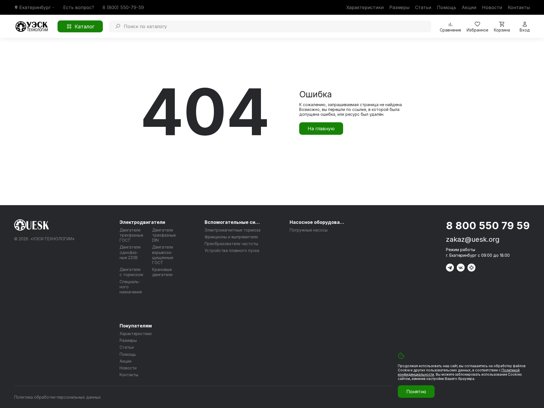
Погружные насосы (309, 230)
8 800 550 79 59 (488, 225)
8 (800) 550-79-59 (123, 7)
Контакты (519, 7)
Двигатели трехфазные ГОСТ (131, 235)
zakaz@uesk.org (473, 239)
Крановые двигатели (162, 272)
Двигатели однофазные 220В (130, 252)
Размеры (399, 7)
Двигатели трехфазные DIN (164, 235)
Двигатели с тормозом (131, 272)
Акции (469, 7)
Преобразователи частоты (231, 243)
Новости (492, 7)
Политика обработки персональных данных (57, 397)
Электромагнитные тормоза (232, 230)
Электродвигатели (142, 222)
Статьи (423, 7)
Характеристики (365, 7)
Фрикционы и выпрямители (231, 236)
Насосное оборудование (318, 222)
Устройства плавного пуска (232, 250)
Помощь (446, 7)
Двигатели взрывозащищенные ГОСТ (162, 255)
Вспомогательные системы (233, 222)
